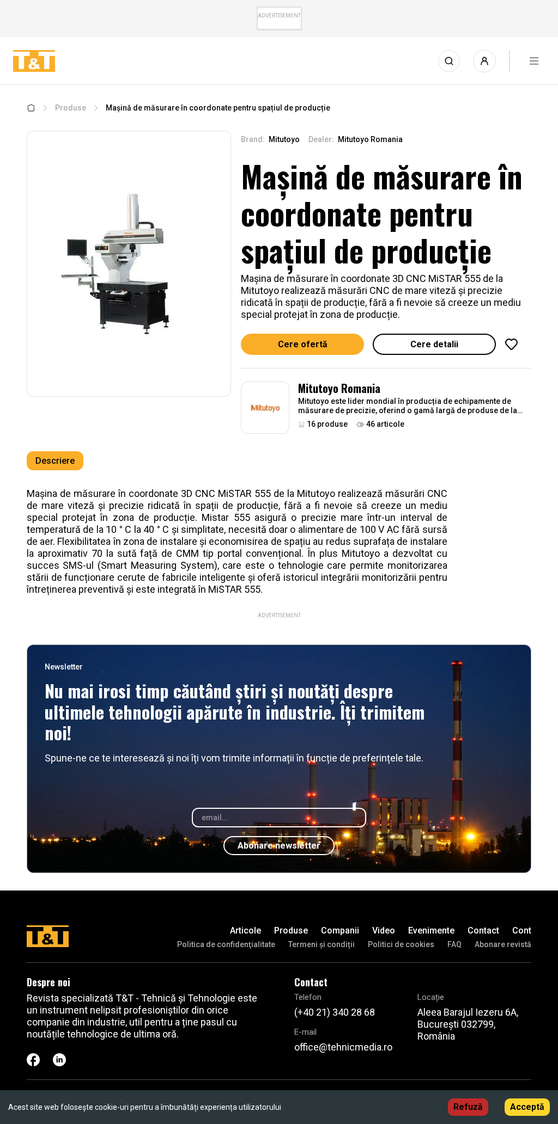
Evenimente (431, 930)
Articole (245, 930)
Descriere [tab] (55, 461)
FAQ (454, 944)
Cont (521, 930)
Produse (70, 107)
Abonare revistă (503, 944)
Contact (483, 930)
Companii (340, 930)
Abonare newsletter (279, 845)
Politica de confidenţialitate (226, 944)
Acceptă (527, 1107)
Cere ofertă (302, 344)
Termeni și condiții (321, 944)
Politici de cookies (401, 944)
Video (383, 930)
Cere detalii (434, 344)
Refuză (468, 1107)
